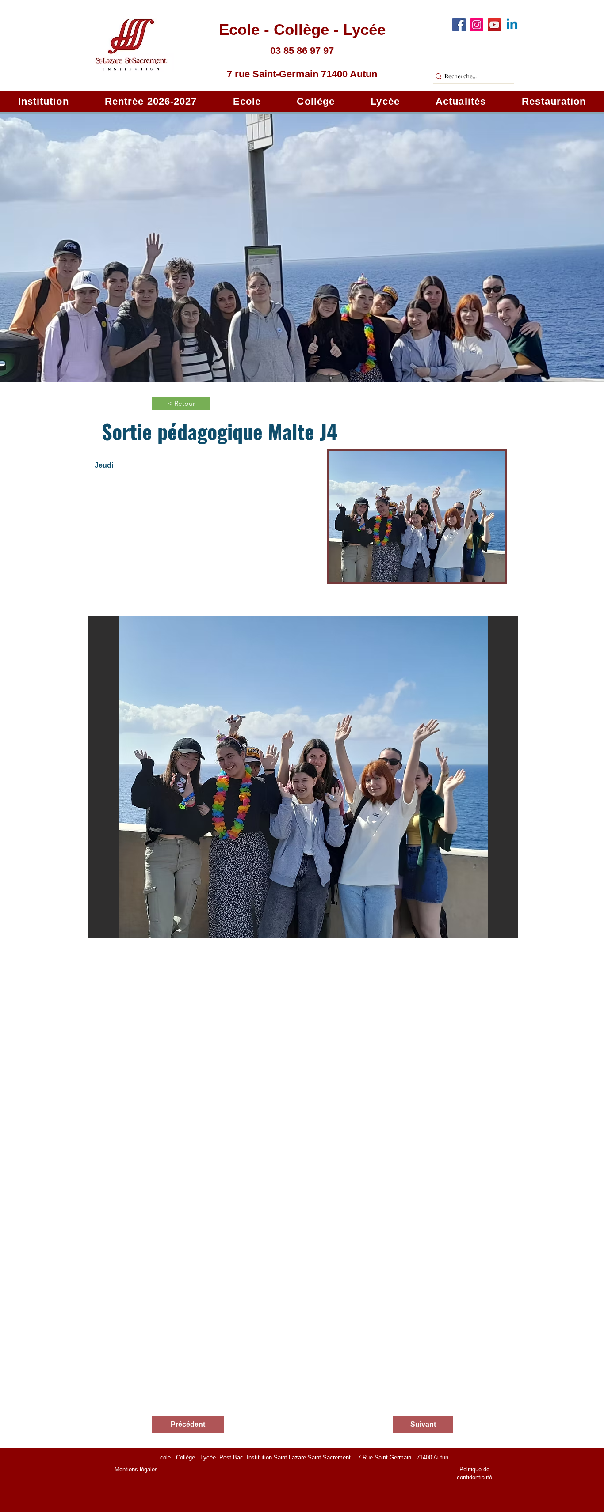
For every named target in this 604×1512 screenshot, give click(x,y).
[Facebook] (459, 24)
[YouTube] (494, 24)
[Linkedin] (512, 24)
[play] (499, 930)
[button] (43, 101)
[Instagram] (476, 24)
